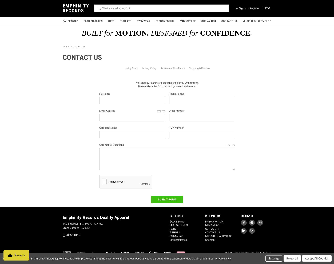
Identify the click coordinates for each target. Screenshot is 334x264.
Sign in (242, 8)
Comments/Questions (167, 144)
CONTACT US (229, 21)
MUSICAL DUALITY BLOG (256, 21)
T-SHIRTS (125, 21)
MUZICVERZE (188, 21)
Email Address (132, 110)
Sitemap (210, 239)
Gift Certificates (178, 239)
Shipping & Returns (199, 68)
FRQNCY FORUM (165, 21)
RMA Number (176, 127)
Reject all (292, 258)
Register (254, 8)
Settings (273, 258)
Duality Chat (130, 68)
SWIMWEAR (143, 21)
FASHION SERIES (93, 21)
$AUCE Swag (70, 21)
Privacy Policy (149, 68)
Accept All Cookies (317, 258)
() (269, 8)
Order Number (177, 110)
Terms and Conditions (173, 68)
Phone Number (177, 93)
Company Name (108, 127)
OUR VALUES (208, 21)
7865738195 (73, 235)
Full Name (104, 93)
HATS (111, 21)
